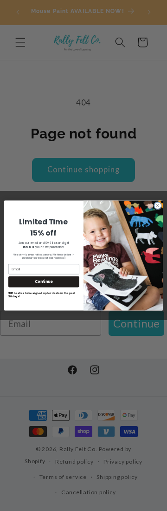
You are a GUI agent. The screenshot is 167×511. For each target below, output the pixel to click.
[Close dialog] (157, 205)
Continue (43, 281)
